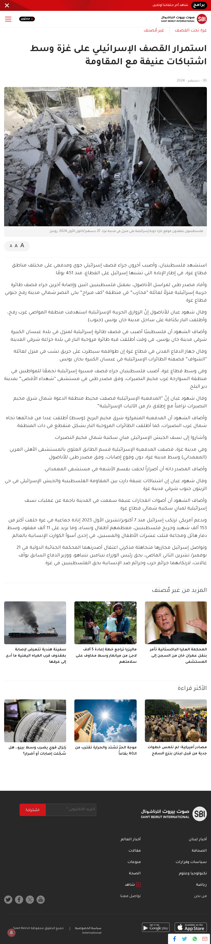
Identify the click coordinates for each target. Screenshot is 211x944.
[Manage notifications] (11, 933)
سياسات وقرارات (191, 862)
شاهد (130, 885)
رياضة (201, 885)
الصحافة (199, 851)
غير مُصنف (154, 30)
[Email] (204, 939)
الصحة (135, 874)
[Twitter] (184, 939)
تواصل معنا (130, 896)
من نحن (200, 896)
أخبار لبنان (198, 840)
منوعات (134, 862)
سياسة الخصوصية (88, 928)
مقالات (134, 851)
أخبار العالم (131, 840)
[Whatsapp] (194, 939)
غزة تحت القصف (191, 30)
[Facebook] (174, 939)
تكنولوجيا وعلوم (193, 874)
